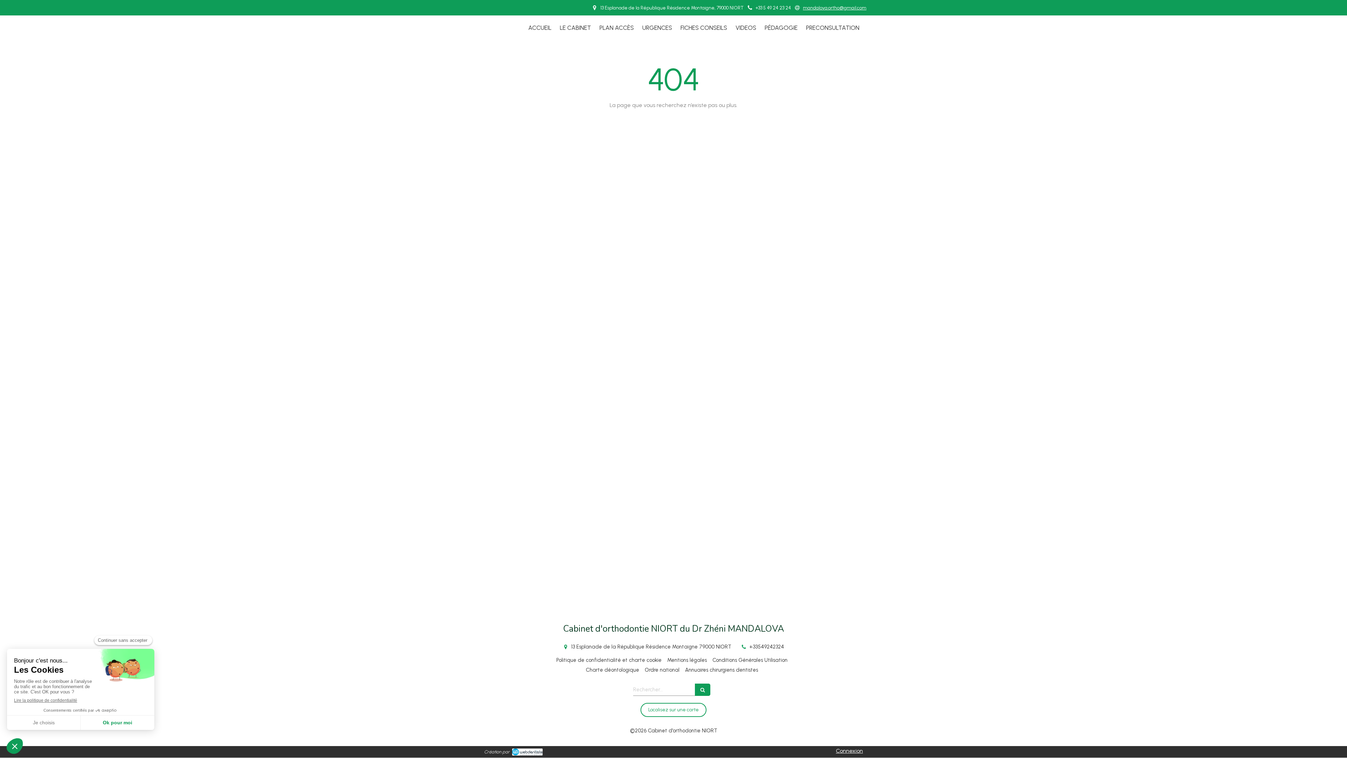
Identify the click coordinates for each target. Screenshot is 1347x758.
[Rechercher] (702, 690)
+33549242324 (766, 647)
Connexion (849, 750)
